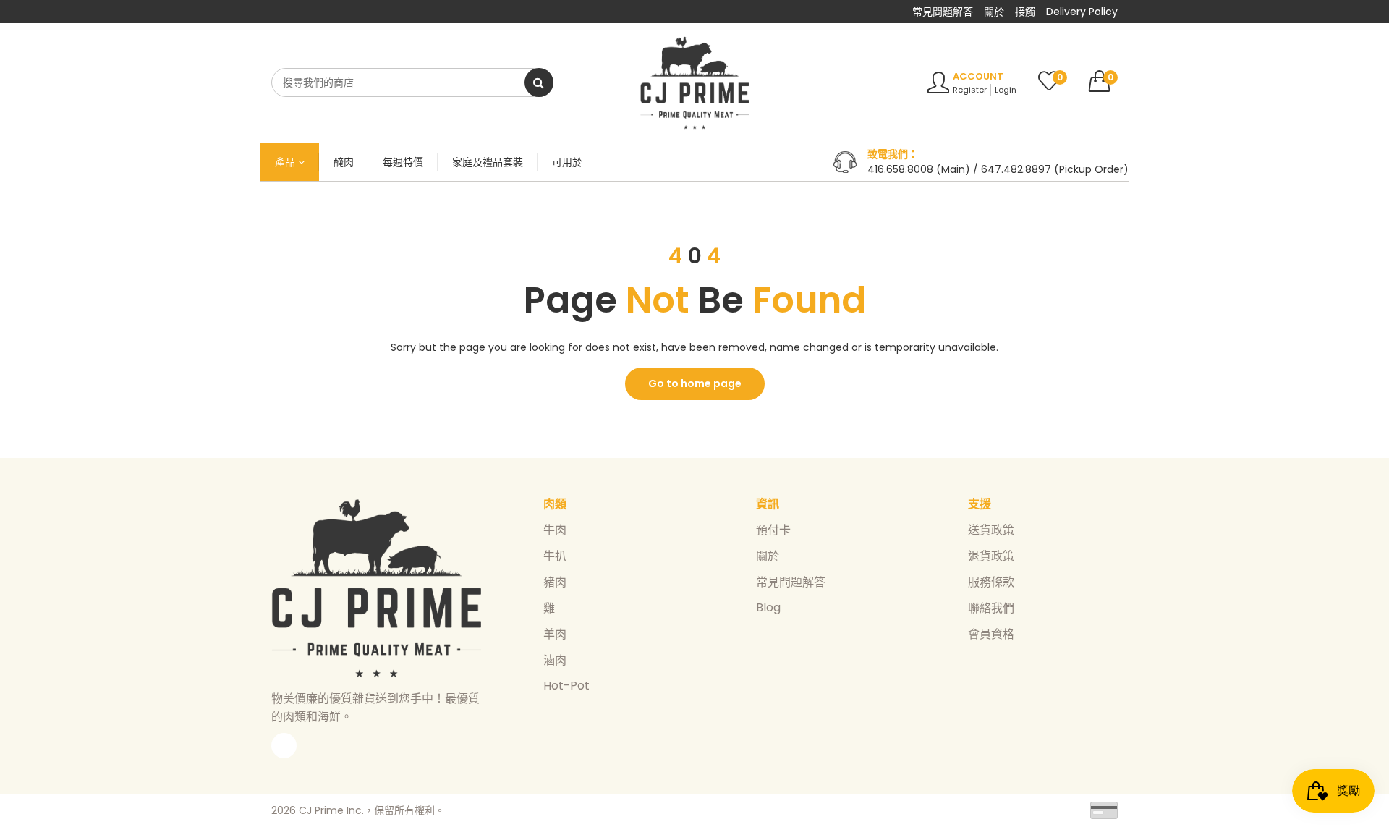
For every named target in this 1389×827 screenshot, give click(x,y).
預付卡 (773, 530)
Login (1005, 90)
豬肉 (554, 582)
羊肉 (554, 634)
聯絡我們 (991, 608)
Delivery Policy (1082, 11)
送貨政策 (991, 530)
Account (978, 76)
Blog (768, 607)
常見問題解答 (942, 11)
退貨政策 (991, 556)
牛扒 (554, 556)
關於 (994, 11)
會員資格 (991, 634)
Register (970, 90)
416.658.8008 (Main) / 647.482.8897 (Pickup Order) (998, 169)
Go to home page (695, 383)
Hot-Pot (566, 685)
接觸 (1025, 11)
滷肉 (554, 660)
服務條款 (991, 582)
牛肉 (554, 530)
